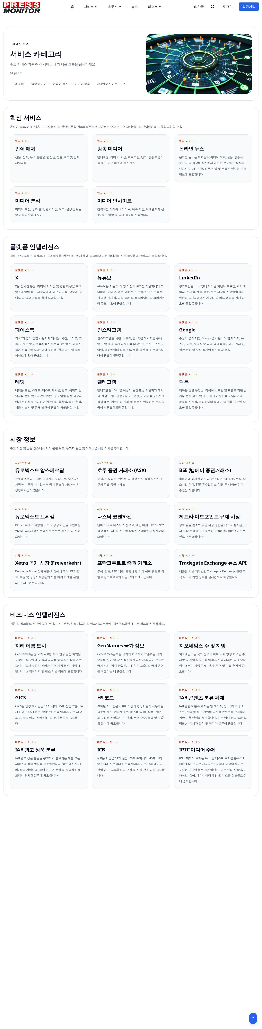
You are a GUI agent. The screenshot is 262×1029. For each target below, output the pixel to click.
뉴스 (134, 6)
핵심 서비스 (26, 117)
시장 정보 (22, 439)
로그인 (228, 6)
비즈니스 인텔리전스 (38, 614)
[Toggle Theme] (212, 6)
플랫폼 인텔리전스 (34, 246)
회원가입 (248, 6)
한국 (200, 6)
